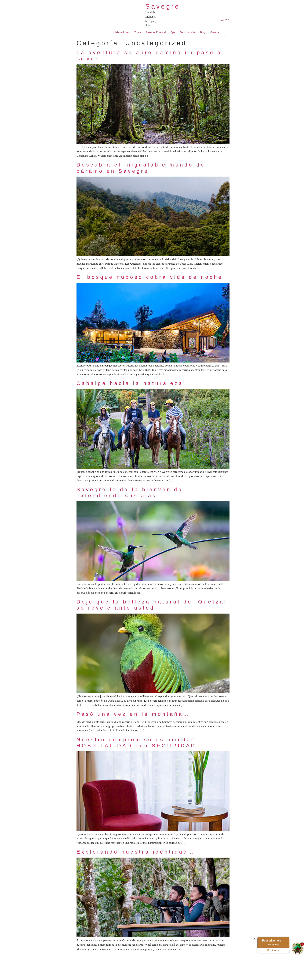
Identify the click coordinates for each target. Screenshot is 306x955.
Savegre (162, 6)
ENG (227, 20)
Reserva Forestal (156, 32)
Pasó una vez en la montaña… (133, 714)
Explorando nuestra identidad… (135, 852)
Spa (173, 32)
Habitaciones (122, 32)
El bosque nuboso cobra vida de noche (149, 277)
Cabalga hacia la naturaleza (129, 383)
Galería (214, 32)
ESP (223, 20)
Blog (203, 32)
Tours (137, 32)
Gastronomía (187, 32)
